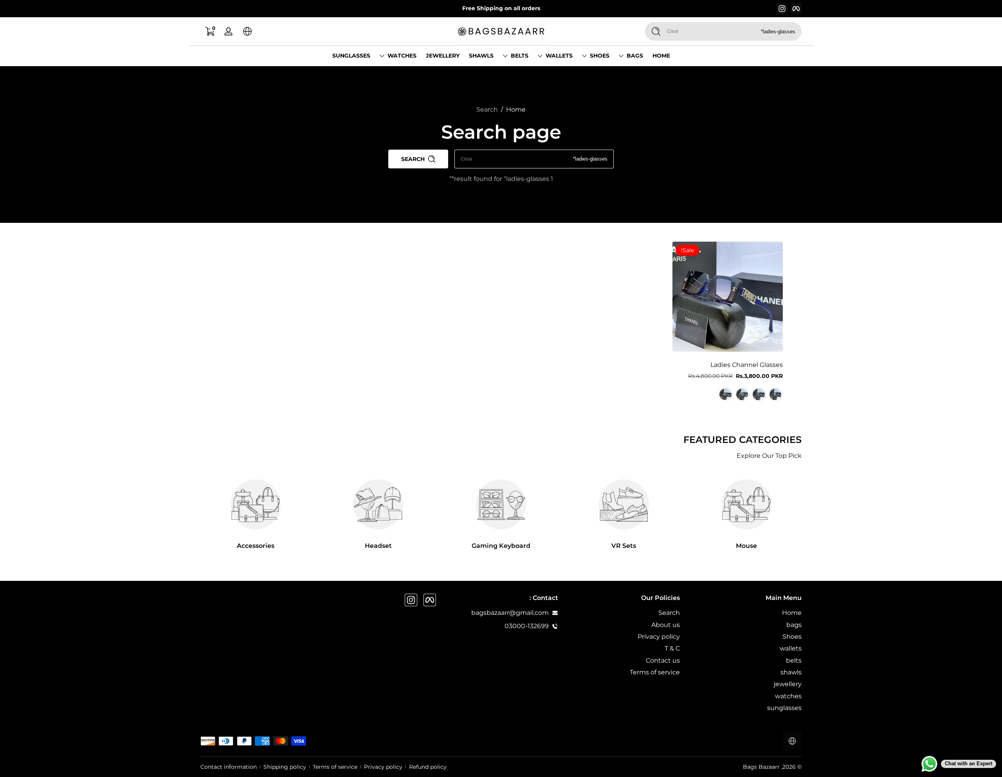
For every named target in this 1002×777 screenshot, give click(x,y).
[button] (247, 31)
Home (516, 109)
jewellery (788, 684)
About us (665, 625)
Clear (673, 31)
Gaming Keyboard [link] (501, 545)
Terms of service (655, 672)
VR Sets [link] (623, 545)
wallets (559, 55)
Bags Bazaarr (761, 766)
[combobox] (742, 31)
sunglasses (784, 708)
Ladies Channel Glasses (746, 365)
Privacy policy (659, 636)
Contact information (228, 766)
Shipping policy (284, 766)
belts (519, 55)
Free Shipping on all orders (501, 8)
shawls (791, 672)
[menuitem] (745, 613)
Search (487, 109)
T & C (672, 648)
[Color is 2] (758, 394)
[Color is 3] (742, 394)
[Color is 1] (775, 394)
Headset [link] (378, 545)
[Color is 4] (725, 394)
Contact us (663, 660)
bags (635, 55)
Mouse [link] (746, 545)
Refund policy (428, 766)
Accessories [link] (255, 545)
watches (401, 55)
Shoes (599, 55)
